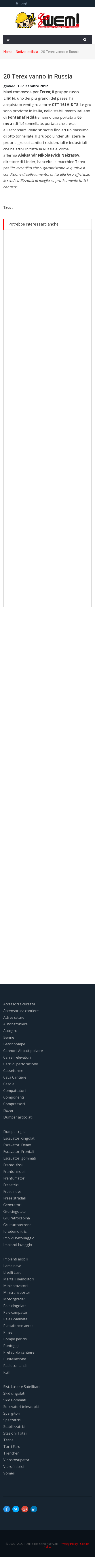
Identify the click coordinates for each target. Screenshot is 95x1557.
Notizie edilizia (27, 52)
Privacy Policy (69, 1544)
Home (8, 52)
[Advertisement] (47, 418)
